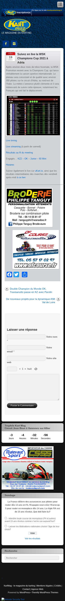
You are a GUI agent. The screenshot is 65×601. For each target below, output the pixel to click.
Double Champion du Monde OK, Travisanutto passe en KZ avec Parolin (31, 290)
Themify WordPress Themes (45, 592)
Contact (26, 589)
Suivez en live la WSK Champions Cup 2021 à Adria (32, 58)
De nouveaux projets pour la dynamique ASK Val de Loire (30, 301)
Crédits (57, 586)
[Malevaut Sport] (28, 489)
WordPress (25, 592)
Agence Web (37, 589)
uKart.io (39, 170)
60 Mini (42, 158)
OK (26, 158)
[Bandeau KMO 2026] (32, 15)
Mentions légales (45, 586)
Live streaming (13, 146)
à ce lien (21, 177)
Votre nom (51, 337)
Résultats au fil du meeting (19, 152)
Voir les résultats (32, 538)
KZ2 (20, 158)
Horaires (10, 164)
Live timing (11, 140)
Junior (33, 158)
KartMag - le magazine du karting (19, 586)
